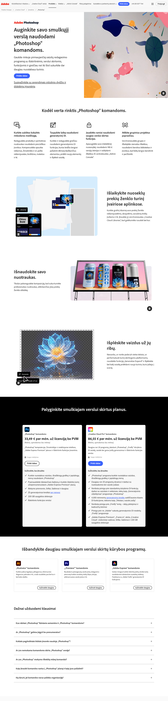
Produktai (52, 4)
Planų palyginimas (85, 4)
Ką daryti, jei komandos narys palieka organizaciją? (40, 677)
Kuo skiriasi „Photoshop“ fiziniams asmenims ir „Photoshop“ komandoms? (50, 623)
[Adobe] (5, 4)
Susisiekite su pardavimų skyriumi (104, 4)
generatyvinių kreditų (116, 498)
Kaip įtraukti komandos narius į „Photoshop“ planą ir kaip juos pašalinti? (49, 668)
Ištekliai (60, 4)
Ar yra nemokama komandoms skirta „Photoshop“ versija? (43, 650)
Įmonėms (31, 10)
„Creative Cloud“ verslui (39, 4)
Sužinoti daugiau (95, 588)
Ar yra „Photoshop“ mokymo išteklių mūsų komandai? (41, 659)
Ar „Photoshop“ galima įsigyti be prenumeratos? (38, 632)
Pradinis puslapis (6, 10)
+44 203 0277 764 (137, 4)
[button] (152, 4)
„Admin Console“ (71, 4)
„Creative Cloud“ (20, 10)
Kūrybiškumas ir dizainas (20, 4)
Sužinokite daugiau (46, 588)
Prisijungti (161, 4)
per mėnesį (55, 492)
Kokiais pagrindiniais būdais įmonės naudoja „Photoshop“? (43, 641)
